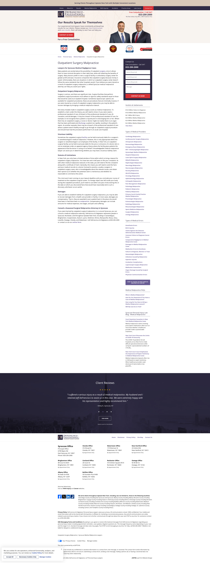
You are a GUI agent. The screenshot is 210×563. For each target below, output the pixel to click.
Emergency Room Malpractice (135, 147)
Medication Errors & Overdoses (136, 249)
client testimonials (95, 28)
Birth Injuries (104, 8)
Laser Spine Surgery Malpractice (136, 157)
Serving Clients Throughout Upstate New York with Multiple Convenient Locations (105, 3)
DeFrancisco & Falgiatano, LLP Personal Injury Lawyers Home (71, 14)
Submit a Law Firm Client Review (105, 424)
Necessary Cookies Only (27, 557)
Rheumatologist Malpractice (135, 207)
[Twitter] (64, 496)
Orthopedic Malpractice (133, 181)
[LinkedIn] (68, 496)
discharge (82, 123)
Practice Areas (126, 8)
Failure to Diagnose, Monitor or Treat (138, 252)
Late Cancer (137, 8)
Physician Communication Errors (136, 275)
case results (65, 30)
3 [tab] (107, 412)
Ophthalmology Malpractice (135, 178)
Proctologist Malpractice (133, 199)
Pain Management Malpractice (136, 184)
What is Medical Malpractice (135, 295)
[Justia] (72, 496)
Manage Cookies (92, 541)
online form (76, 222)
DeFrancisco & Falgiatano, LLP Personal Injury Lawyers (86, 558)
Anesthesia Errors (131, 225)
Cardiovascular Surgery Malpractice (137, 139)
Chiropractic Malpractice (134, 142)
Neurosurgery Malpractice (134, 168)
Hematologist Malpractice (134, 254)
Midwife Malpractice (132, 160)
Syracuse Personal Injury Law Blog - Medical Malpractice (137, 314)
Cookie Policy (81, 541)
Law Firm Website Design (142, 558)
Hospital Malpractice (132, 155)
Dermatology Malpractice (134, 144)
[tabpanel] (64, 49)
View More (129, 126)
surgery (102, 71)
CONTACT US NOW (66, 35)
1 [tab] (99, 412)
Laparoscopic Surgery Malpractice (136, 265)
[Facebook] (60, 496)
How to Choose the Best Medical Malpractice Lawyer (137, 282)
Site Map (140, 437)
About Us (70, 8)
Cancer (76, 488)
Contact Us (148, 8)
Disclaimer (121, 437)
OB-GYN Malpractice (132, 173)
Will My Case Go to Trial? (133, 307)
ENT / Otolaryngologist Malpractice (137, 150)
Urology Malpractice (132, 215)
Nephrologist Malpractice (134, 163)
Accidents (115, 8)
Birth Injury (67, 488)
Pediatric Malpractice (132, 189)
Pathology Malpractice (133, 186)
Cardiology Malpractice (133, 136)
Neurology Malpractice (133, 165)
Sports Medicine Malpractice (135, 209)
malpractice (84, 201)
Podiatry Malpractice (132, 192)
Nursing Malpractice (132, 171)
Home (61, 8)
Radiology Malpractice (133, 204)
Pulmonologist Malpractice (134, 201)
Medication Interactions (133, 267)
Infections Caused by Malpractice (136, 257)
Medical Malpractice (90, 8)
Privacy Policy (130, 437)
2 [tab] (103, 412)
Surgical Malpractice (132, 212)
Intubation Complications (134, 262)
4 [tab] (111, 412)
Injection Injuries (131, 259)
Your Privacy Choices (69, 541)
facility (84, 137)
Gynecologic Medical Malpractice (136, 152)
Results (78, 8)
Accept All (9, 557)
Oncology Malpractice (133, 176)
